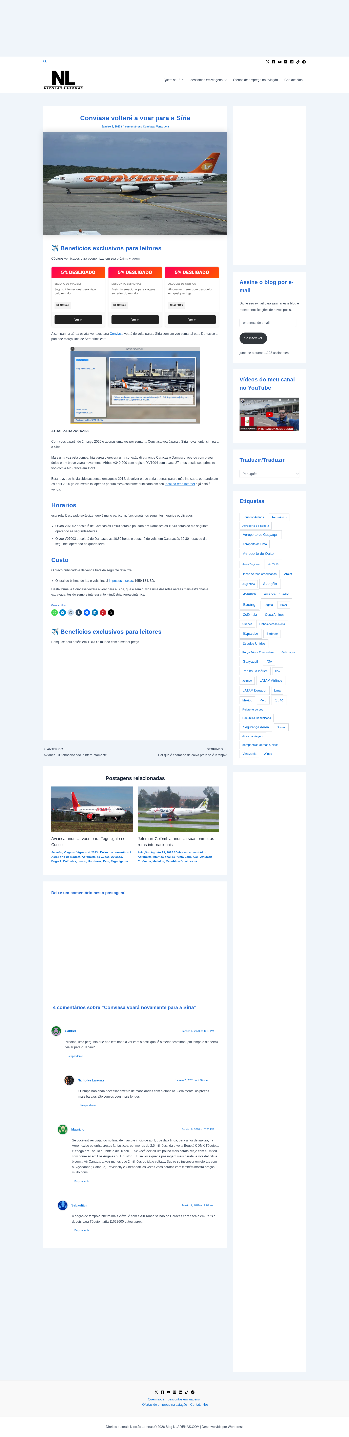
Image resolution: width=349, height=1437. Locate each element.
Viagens (69, 852)
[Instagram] (286, 62)
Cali (196, 856)
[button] (45, 61)
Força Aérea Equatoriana (258, 652)
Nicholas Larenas (91, 1080)
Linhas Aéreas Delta (272, 623)
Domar (281, 727)
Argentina (248, 584)
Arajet (288, 574)
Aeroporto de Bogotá (65, 856)
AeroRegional (251, 564)
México (247, 700)
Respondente (75, 1056)
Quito (279, 700)
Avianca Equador (276, 594)
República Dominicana (181, 861)
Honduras (94, 861)
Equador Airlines (253, 517)
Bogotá (56, 861)
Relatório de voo (252, 709)
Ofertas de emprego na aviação (255, 80)
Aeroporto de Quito (258, 554)
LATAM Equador (254, 690)
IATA (269, 661)
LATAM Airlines (271, 680)
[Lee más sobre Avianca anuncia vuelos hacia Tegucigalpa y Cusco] (92, 809)
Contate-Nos (293, 80)
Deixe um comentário (114, 852)
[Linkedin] (292, 62)
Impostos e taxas (121, 580)
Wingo (268, 753)
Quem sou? (172, 80)
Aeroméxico (279, 517)
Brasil (283, 604)
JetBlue (247, 680)
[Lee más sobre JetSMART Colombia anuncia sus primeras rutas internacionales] (178, 809)
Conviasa (149, 126)
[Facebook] (273, 62)
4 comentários (132, 126)
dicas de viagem (252, 736)
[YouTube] (280, 62)
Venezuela (162, 126)
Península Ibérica (255, 671)
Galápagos (288, 652)
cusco (82, 861)
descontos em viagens (206, 80)
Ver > (78, 319)
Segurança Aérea (256, 727)
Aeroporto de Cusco (96, 856)
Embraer (272, 633)
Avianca (116, 856)
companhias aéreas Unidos (260, 744)
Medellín (158, 861)
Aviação (56, 852)
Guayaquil (250, 661)
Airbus (273, 564)
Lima (277, 690)
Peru (106, 861)
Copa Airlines (274, 614)
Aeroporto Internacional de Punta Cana (165, 856)
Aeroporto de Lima (255, 544)
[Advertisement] (174, 28)
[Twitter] (267, 62)
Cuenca (247, 623)
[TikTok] (298, 62)
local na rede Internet (180, 484)
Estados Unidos (254, 643)
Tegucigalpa (119, 861)
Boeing (249, 604)
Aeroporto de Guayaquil (260, 535)
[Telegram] (304, 62)
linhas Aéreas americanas (260, 574)
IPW (277, 671)
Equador (250, 633)
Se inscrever (253, 338)
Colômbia (69, 861)
